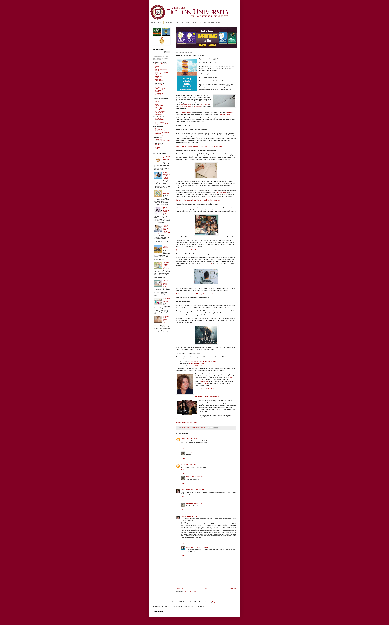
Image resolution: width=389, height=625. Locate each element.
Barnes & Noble (187, 422)
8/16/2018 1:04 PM (197, 452)
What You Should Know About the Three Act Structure (166, 175)
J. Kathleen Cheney (194, 427)
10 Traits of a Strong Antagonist (166, 158)
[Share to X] (213, 428)
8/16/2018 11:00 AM (191, 438)
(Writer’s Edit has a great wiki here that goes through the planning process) (198, 200)
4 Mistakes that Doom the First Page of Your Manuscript (166, 265)
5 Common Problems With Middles (166, 247)
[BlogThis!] (211, 428)
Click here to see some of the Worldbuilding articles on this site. (195, 294)
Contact (194, 22)
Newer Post (180, 588)
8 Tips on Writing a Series (196, 363)
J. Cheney (189, 452)
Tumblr (222, 389)
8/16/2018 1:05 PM (197, 477)
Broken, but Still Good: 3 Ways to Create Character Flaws (166, 320)
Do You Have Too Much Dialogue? (166, 300)
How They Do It (159, 144)
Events (177, 22)
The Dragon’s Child (224, 114)
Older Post (233, 588)
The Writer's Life (159, 147)
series (201, 427)
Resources (168, 22)
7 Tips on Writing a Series (197, 366)
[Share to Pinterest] (217, 428)
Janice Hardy (190, 547)
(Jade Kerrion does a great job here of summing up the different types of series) (199, 146)
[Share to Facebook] (215, 428)
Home (153, 22)
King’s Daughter (230, 112)
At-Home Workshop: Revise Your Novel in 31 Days (166, 210)
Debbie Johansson (186, 489)
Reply (182, 445)
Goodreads (204, 389)
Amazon (178, 422)
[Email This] (209, 428)
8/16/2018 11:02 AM (191, 465)
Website (197, 389)
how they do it (185, 427)
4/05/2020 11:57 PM (195, 516)
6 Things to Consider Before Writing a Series (203, 361)
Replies (185, 448)
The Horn (205, 383)
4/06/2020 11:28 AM (202, 547)
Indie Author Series (160, 146)
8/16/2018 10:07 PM (198, 489)
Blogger (214, 602)
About (160, 22)
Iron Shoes (197, 106)
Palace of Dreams (186, 112)
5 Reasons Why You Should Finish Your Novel (166, 283)
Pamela (183, 438)
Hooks (156, 104)
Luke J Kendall (185, 516)
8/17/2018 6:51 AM (197, 503)
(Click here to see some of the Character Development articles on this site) (198, 250)
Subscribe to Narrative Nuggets (210, 22)
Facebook (211, 389)
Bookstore (185, 22)
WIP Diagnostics (159, 149)
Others (195, 422)
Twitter (217, 389)
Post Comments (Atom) (190, 591)
